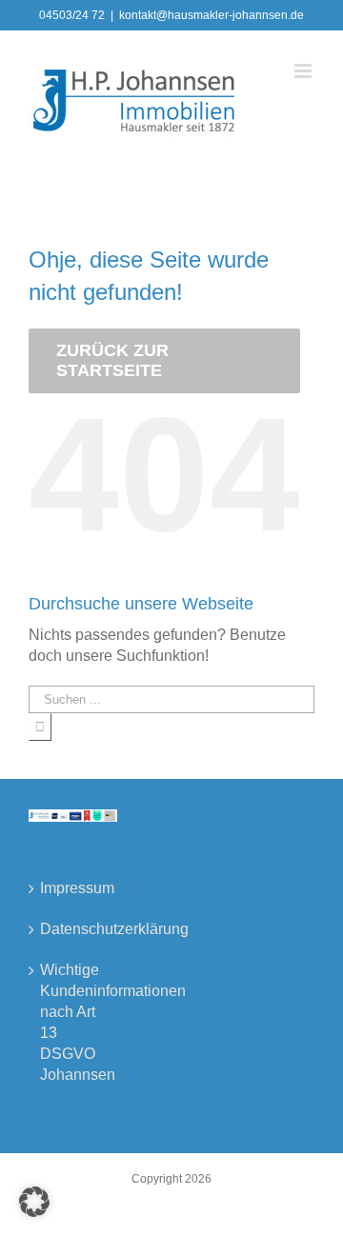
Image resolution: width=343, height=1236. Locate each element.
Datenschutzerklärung (74, 929)
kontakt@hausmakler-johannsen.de (211, 15)
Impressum (74, 888)
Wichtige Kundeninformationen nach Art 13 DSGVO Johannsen (74, 1022)
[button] (34, 1201)
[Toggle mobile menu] (304, 71)
